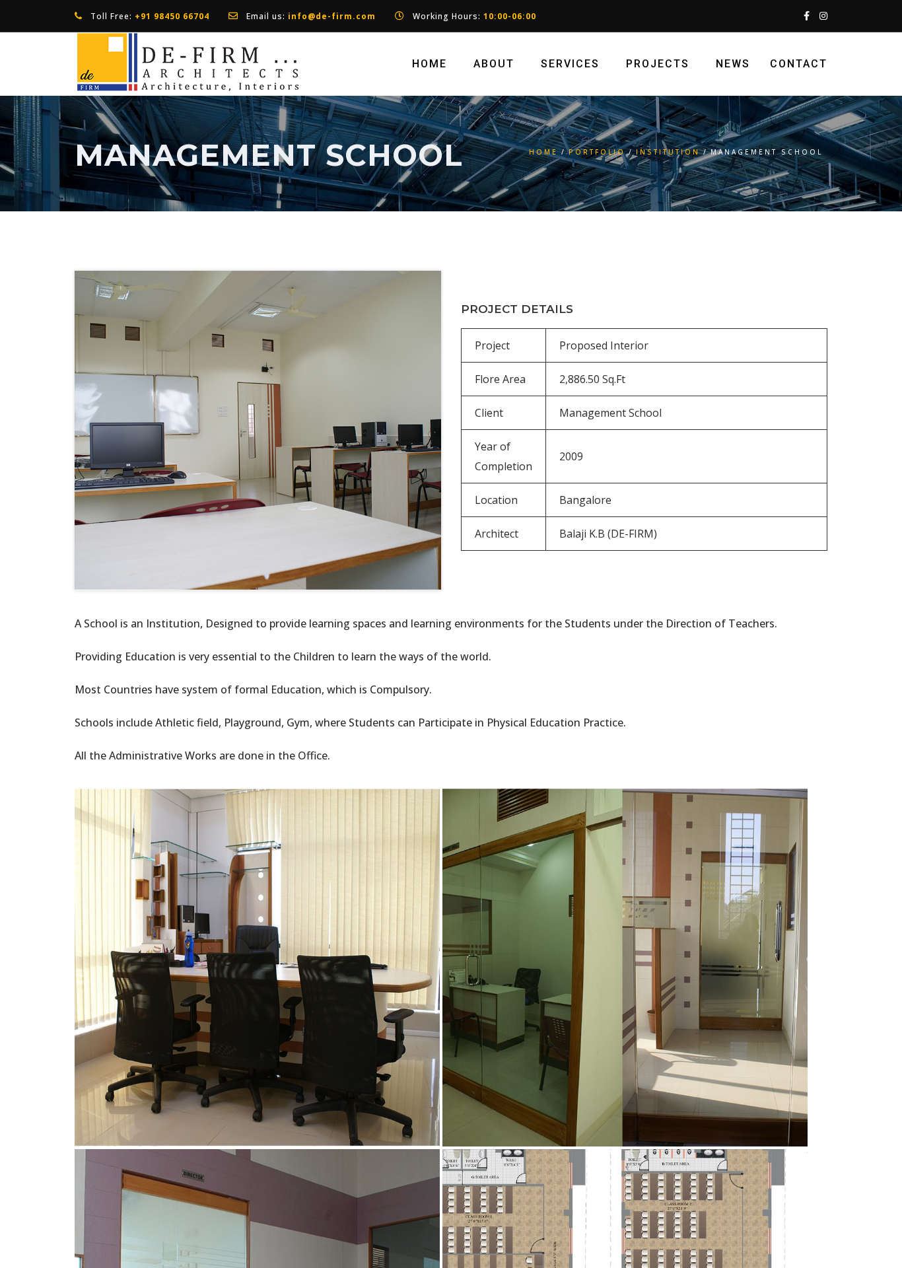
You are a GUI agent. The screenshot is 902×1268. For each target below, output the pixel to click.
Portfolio (597, 152)
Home (429, 63)
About (493, 63)
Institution (668, 152)
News (733, 63)
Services (570, 63)
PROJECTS (657, 63)
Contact (798, 63)
